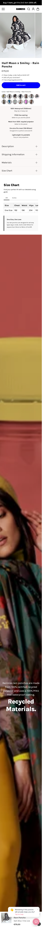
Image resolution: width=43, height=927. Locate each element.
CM (7, 198)
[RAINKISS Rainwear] (20, 9)
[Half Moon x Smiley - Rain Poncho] (37, 96)
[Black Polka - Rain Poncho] (15, 96)
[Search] (28, 9)
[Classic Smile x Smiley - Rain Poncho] (20, 96)
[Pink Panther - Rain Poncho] (20, 102)
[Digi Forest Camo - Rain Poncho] (31, 96)
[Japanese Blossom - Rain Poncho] (9, 102)
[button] (38, 9)
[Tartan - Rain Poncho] (31, 102)
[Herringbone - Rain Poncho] (4, 102)
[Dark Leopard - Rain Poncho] (26, 96)
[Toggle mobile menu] (8, 9)
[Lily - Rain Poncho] (15, 102)
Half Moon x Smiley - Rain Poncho (20, 64)
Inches (14, 198)
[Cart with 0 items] (38, 9)
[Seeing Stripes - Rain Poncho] (26, 102)
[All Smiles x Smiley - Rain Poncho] (4, 96)
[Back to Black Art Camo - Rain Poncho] (9, 96)
